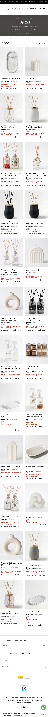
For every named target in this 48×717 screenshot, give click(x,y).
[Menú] (4, 9)
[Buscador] (8, 9)
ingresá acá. (38, 700)
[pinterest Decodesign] (35, 653)
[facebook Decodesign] (17, 653)
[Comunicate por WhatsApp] (43, 707)
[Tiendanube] (24, 707)
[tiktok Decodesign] (29, 653)
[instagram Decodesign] (11, 653)
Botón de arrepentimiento (24, 702)
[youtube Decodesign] (23, 653)
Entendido (41, 714)
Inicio (3, 39)
